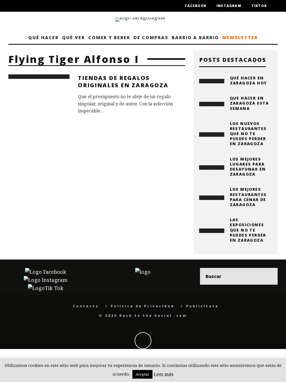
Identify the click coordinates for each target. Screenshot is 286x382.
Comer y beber (109, 37)
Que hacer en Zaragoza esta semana (249, 103)
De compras (151, 37)
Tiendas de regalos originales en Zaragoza (123, 81)
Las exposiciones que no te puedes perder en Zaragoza (248, 230)
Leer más (164, 374)
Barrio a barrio (195, 37)
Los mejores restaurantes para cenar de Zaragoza (248, 197)
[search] (269, 276)
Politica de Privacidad (142, 306)
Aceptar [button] (142, 374)
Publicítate (202, 306)
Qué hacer (43, 37)
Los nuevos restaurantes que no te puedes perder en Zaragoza (248, 134)
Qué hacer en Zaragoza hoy (248, 80)
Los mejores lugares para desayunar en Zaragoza (248, 166)
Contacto (86, 306)
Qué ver (73, 37)
